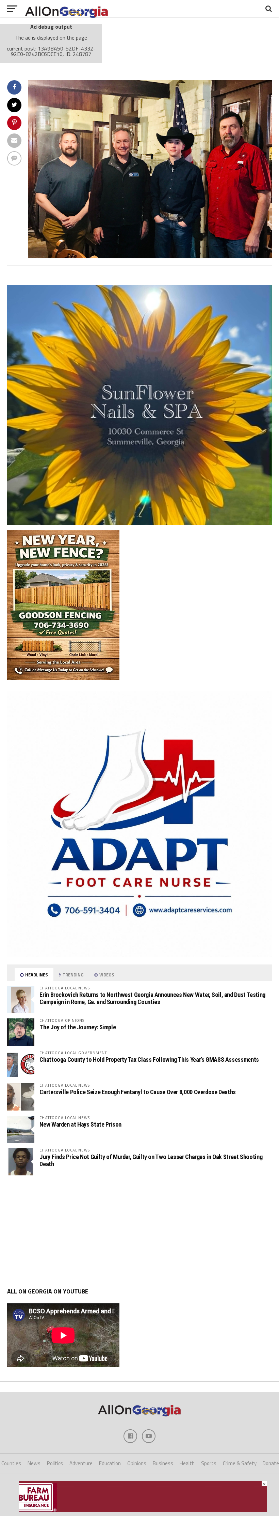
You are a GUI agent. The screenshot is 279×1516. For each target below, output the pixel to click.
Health (187, 1463)
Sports (208, 1463)
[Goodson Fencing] (63, 678)
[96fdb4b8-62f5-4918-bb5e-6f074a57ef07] (139, 523)
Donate (271, 1463)
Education (110, 1463)
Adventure (81, 1463)
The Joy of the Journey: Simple (77, 1027)
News (34, 1463)
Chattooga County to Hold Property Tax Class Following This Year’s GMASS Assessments (149, 1059)
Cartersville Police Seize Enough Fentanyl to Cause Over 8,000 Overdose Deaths (137, 1092)
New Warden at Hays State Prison (80, 1124)
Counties (11, 1463)
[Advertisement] (139, 1231)
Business (163, 1463)
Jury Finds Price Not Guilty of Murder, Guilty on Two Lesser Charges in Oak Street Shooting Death (150, 1160)
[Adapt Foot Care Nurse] (139, 954)
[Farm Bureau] (143, 1510)
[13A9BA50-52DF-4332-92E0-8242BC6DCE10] (150, 256)
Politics (55, 1463)
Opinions (136, 1463)
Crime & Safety (240, 1463)
